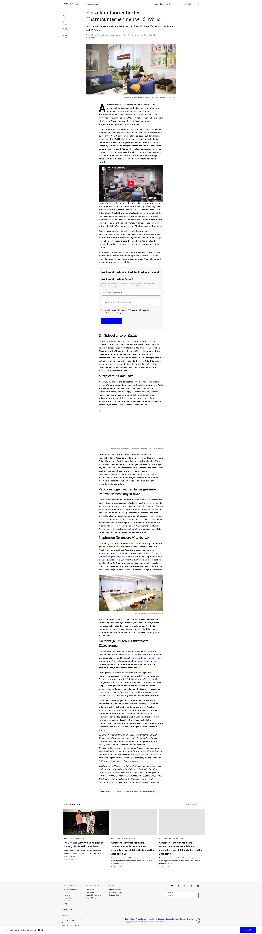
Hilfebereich (114, 895)
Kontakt (248, 930)
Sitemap (190, 919)
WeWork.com (189, 4)
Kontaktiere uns (115, 889)
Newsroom (67, 901)
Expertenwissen (104, 792)
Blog (65, 904)
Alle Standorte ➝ (68, 910)
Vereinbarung (141, 919)
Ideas (75, 4)
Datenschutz (129, 919)
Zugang (182, 919)
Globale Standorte (70, 889)
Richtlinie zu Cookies (156, 919)
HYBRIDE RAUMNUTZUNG (131, 792)
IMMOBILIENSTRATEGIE (147, 792)
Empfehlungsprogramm (95, 895)
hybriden (117, 124)
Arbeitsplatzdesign (121, 159)
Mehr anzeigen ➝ (192, 805)
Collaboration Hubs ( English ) (117, 471)
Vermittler (90, 889)
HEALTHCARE (118, 792)
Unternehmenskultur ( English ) (120, 341)
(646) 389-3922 (68, 915)
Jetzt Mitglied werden (163, 4)
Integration (67, 898)
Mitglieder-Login (115, 892)
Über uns (66, 892)
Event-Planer (91, 898)
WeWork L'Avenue (138, 97)
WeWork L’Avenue (152, 149)
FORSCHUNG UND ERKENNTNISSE (75, 839)
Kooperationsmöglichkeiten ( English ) (138, 658)
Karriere (66, 895)
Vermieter (90, 892)
